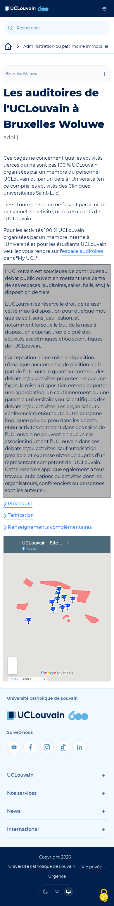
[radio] (45, 891)
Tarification (21, 515)
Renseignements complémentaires (50, 527)
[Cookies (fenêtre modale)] (104, 896)
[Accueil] (27, 8)
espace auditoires (82, 251)
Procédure (20, 503)
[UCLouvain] (8, 46)
